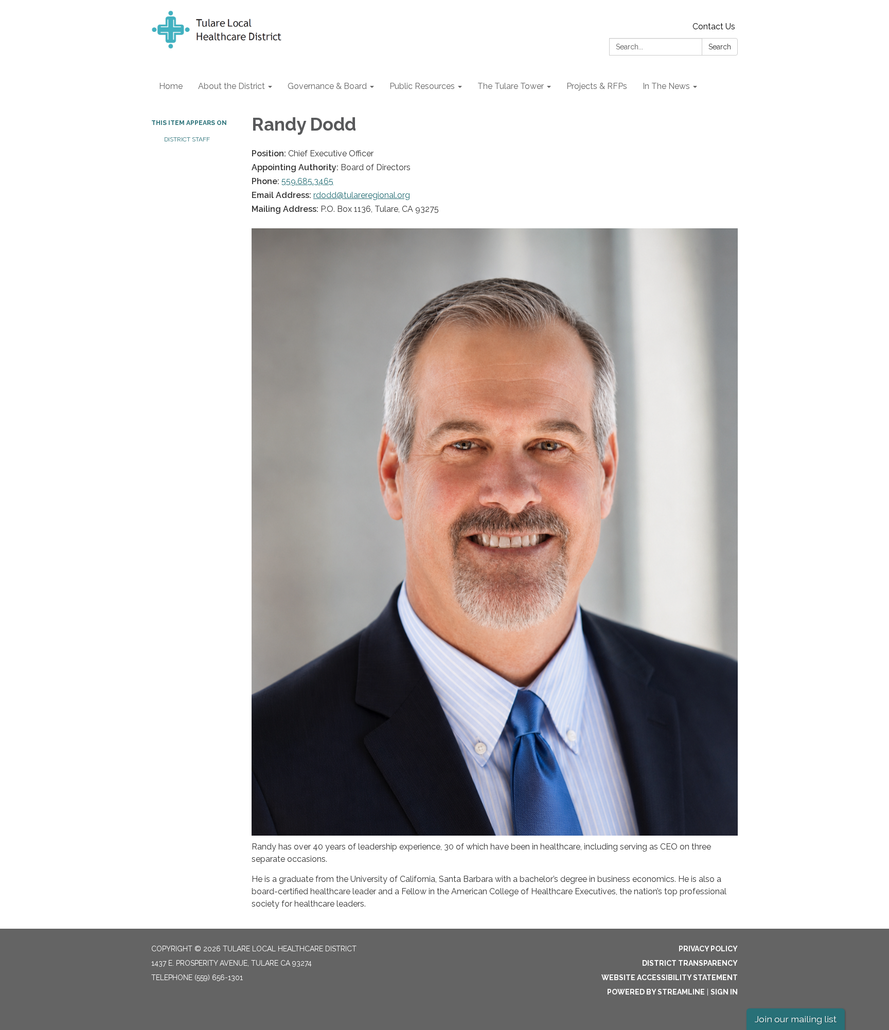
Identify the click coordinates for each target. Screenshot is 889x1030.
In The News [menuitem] (666, 86)
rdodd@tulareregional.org (361, 195)
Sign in (724, 992)
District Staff (187, 139)
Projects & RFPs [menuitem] (596, 86)
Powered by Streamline (656, 992)
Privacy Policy (708, 949)
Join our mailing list (796, 1019)
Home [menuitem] (171, 86)
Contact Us (713, 26)
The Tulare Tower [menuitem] (510, 86)
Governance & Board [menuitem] (327, 86)
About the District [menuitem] (231, 86)
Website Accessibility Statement (669, 977)
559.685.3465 (307, 181)
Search (719, 47)
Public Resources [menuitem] (422, 86)
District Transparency (690, 963)
